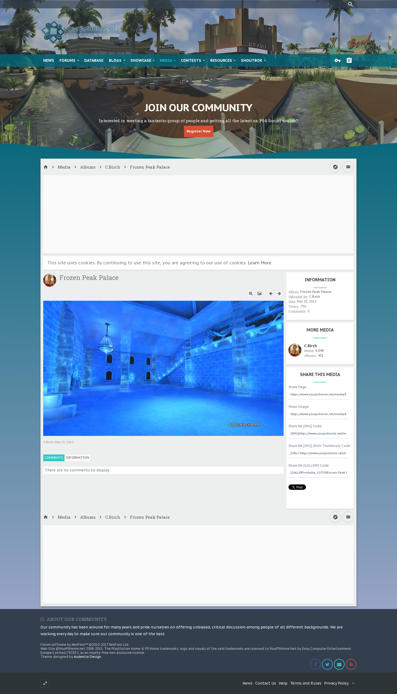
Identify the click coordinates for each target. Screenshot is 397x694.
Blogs (115, 60)
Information (77, 458)
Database (93, 60)
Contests (191, 60)
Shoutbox (251, 60)
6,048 (319, 350)
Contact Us (265, 683)
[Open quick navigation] (335, 167)
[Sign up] (350, 60)
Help (283, 683)
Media (166, 60)
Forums (67, 60)
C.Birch (48, 442)
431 (321, 355)
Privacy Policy (336, 683)
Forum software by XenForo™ (85, 644)
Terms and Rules (305, 683)
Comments (54, 458)
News (48, 60)
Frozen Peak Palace (315, 292)
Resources (221, 60)
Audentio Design (87, 657)
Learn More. (260, 262)
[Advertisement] (198, 214)
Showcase (140, 60)
